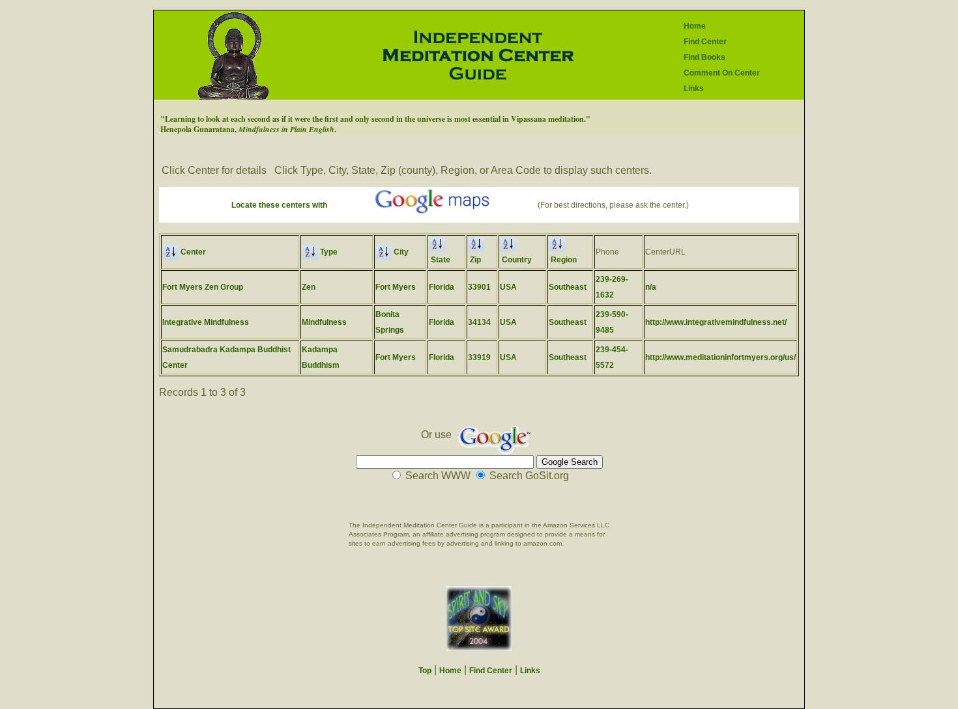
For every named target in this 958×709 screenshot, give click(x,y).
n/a (650, 287)
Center (192, 252)
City (400, 252)
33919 (479, 357)
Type (328, 252)
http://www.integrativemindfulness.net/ (716, 322)
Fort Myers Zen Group (202, 287)
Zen (308, 287)
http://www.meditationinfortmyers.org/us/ (720, 357)
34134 (479, 322)
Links (694, 88)
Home (695, 26)
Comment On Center (722, 72)
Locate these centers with (279, 205)
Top (424, 670)
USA (508, 287)
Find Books (704, 57)
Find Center (705, 41)
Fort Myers (395, 287)
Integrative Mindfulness (205, 322)
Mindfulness (324, 322)
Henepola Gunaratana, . (248, 129)
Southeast (568, 287)
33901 (479, 287)
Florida (441, 287)
